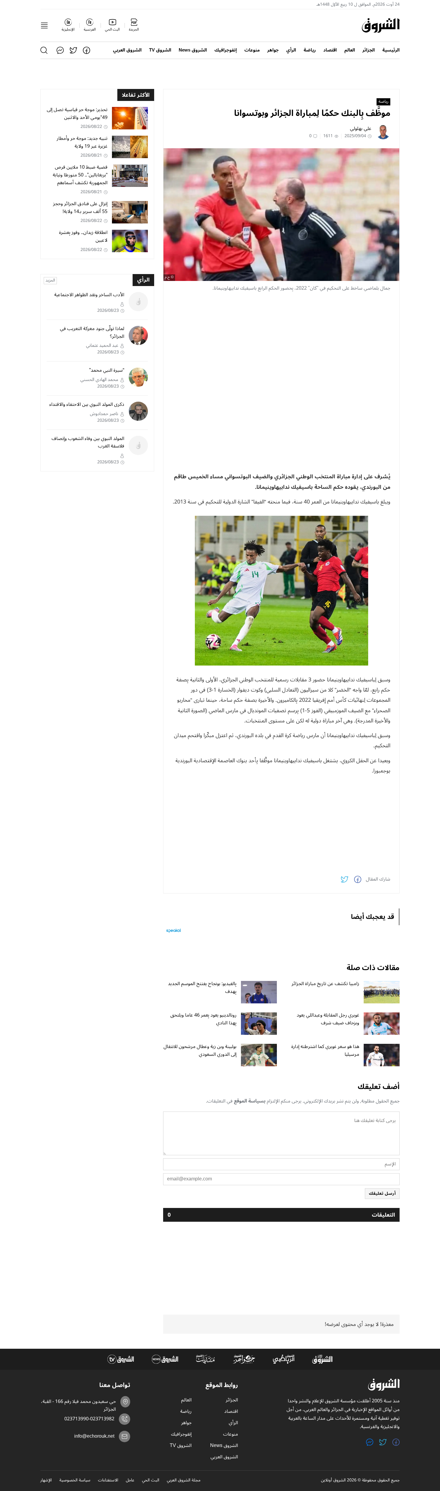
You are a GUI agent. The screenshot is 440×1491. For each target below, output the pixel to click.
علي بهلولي (360, 128)
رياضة (310, 50)
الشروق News (193, 50)
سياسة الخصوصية (74, 1480)
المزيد (50, 280)
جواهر (273, 50)
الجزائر (368, 50)
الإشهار (46, 1480)
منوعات (252, 50)
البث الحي (150, 1480)
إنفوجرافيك (225, 50)
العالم (349, 50)
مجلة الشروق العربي (184, 1480)
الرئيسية (391, 50)
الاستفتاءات (108, 1480)
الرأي (291, 50)
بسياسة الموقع (249, 1101)
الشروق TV (160, 50)
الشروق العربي (127, 50)
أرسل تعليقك (382, 1193)
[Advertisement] (281, 338)
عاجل (130, 1480)
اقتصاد (330, 50)
